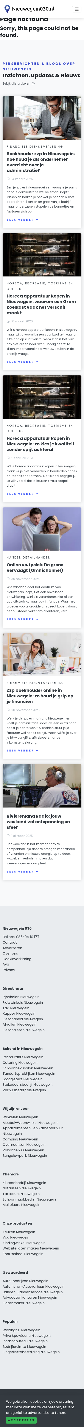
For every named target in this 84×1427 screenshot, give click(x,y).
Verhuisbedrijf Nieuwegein (24, 1090)
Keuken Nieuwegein (19, 1232)
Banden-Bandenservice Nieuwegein (33, 1292)
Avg (6, 964)
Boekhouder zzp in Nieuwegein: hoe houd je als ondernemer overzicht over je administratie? (41, 162)
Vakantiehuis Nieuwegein (23, 1150)
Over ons (10, 953)
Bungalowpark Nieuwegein (25, 1155)
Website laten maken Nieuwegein (31, 1248)
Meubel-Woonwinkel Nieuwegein (30, 1122)
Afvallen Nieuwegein (19, 1024)
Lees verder (20, 220)
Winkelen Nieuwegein (20, 1117)
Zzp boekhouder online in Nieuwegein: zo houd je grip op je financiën (40, 695)
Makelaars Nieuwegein (21, 1204)
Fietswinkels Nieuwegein (23, 1002)
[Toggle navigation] (76, 9)
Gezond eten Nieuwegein (24, 1030)
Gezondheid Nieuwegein (23, 1019)
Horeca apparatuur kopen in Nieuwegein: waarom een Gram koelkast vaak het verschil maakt (41, 304)
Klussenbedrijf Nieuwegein (24, 1182)
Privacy (9, 969)
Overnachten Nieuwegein (24, 1144)
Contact (10, 942)
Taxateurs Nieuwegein (21, 1193)
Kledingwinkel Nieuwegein (24, 1242)
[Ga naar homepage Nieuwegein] (28, 9)
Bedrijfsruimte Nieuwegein (24, 1346)
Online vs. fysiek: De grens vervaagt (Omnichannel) (35, 567)
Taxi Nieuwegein (16, 1008)
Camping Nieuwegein (20, 1139)
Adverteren (12, 948)
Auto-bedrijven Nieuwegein (25, 1280)
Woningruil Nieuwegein (21, 1330)
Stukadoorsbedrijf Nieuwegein (28, 1084)
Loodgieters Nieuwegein (22, 1079)
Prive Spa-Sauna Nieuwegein (27, 1335)
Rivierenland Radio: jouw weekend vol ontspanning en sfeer (38, 821)
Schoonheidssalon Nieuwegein (28, 1068)
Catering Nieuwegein (20, 1062)
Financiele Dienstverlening (35, 146)
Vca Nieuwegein (16, 1237)
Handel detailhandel (28, 557)
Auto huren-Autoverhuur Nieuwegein (33, 1286)
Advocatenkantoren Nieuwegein (30, 1297)
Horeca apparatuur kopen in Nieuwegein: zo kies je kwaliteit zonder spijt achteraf (41, 443)
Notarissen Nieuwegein (22, 1188)
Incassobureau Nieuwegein (25, 1341)
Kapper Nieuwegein (19, 1013)
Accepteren (21, 1420)
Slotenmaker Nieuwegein (24, 1303)
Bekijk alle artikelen (16, 83)
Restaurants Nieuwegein (23, 1057)
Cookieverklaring (17, 958)
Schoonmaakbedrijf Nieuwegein (29, 1199)
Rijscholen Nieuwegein (21, 996)
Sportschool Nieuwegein (23, 1253)
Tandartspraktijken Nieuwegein (29, 1073)
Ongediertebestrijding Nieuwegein (31, 1352)
